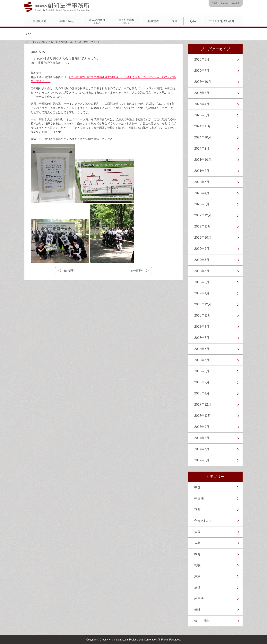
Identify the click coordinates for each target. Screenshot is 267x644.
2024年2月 (201, 148)
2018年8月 (201, 326)
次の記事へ (137, 270)
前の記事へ (70, 270)
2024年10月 (202, 137)
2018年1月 (201, 393)
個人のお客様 (126, 21)
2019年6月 (201, 248)
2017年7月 (201, 449)
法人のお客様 (97, 21)
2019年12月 (202, 215)
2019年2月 (201, 282)
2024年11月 (202, 126)
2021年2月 (201, 170)
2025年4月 (201, 104)
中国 (197, 487)
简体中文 (236, 3)
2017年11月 (202, 415)
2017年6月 (201, 460)
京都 (197, 509)
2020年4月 (201, 193)
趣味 (197, 609)
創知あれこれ (203, 520)
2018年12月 (202, 304)
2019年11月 (202, 226)
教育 (197, 554)
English (224, 3)
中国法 (199, 498)
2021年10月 (202, 159)
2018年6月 (201, 349)
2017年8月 (201, 438)
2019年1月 (201, 293)
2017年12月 (202, 404)
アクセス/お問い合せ (221, 21)
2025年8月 (201, 93)
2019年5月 (201, 259)
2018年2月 (201, 382)
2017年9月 (201, 426)
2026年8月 (201, 59)
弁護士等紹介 (67, 21)
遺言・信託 (202, 621)
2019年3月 (201, 271)
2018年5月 (201, 360)
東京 (197, 576)
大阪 (197, 531)
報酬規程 (153, 21)
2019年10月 (202, 237)
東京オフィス (61, 62)
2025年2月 (201, 115)
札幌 (197, 565)
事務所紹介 (39, 21)
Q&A (193, 21)
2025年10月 (202, 81)
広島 (197, 543)
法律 (197, 587)
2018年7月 (201, 337)
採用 (174, 21)
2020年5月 (201, 182)
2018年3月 (201, 371)
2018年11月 (202, 315)
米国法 (199, 598)
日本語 (214, 3)
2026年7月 (201, 70)
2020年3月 (201, 204)
